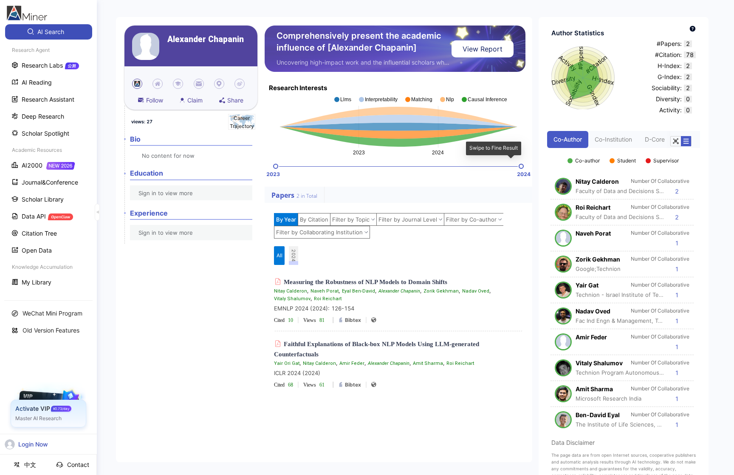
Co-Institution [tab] (613, 139)
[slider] (276, 166)
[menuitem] (48, 32)
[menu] (48, 158)
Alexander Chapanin (205, 39)
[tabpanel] (623, 288)
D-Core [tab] (655, 139)
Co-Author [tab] (567, 139)
